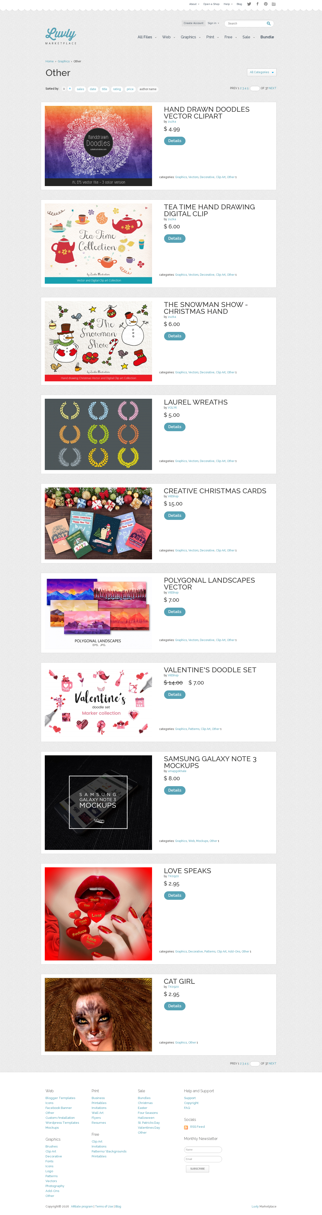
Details (174, 141)
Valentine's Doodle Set (210, 670)
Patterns (193, 729)
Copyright (191, 1103)
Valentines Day (149, 1127)
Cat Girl (179, 981)
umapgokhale (177, 771)
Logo (49, 1171)
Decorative (207, 177)
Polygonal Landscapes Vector (209, 583)
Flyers (96, 1117)
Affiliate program (82, 1206)
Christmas (145, 1103)
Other (231, 177)
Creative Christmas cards (215, 491)
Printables (99, 1103)
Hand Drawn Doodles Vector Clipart (207, 112)
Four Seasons (148, 1113)
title (104, 89)
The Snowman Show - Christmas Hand (206, 307)
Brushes (51, 1146)
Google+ (274, 4)
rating (117, 89)
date (93, 89)
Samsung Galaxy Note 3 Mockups (210, 762)
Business (98, 1098)
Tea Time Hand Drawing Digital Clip (209, 210)
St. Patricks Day (149, 1122)
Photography (54, 1186)
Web (191, 841)
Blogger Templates (60, 1098)
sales (80, 89)
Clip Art (221, 177)
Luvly (255, 1206)
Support (190, 1098)
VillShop (173, 496)
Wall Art (97, 1113)
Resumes (99, 1122)
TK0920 (173, 876)
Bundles (144, 1098)
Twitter (249, 4)
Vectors (193, 177)
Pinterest (265, 4)
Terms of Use (104, 1206)
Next (273, 88)
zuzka (172, 121)
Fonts (49, 1161)
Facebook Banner (58, 1108)
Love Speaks (187, 871)
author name (148, 89)
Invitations (99, 1108)
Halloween (146, 1117)
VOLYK (172, 407)
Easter (142, 1108)
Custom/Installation (60, 1117)
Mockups (202, 841)
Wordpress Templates (62, 1122)
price (130, 89)
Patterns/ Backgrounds (109, 1151)
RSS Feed (197, 1126)
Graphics (64, 61)
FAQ (187, 1108)
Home (49, 61)
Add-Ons (234, 951)
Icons (49, 1103)
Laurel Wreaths (196, 402)
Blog (118, 1206)
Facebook (257, 4)
